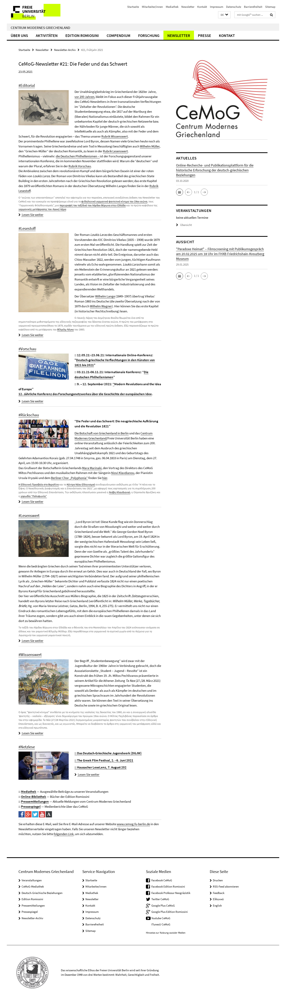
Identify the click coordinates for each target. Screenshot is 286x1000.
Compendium (118, 35)
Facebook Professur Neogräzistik (170, 893)
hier (104, 478)
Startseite (133, 7)
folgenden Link (64, 834)
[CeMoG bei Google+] (28, 814)
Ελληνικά (218, 899)
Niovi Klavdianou (122, 473)
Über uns (19, 35)
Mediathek (172, 7)
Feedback (218, 893)
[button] (224, 14)
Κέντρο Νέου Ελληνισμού (81, 484)
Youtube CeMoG (160, 918)
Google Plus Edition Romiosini (169, 912)
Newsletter (187, 7)
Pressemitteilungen (35, 801)
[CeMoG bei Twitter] (35, 814)
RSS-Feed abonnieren (226, 886)
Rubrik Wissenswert (114, 136)
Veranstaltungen (32, 880)
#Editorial (26, 85)
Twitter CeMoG (160, 899)
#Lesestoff (27, 228)
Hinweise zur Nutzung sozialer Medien (165, 932)
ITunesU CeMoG (160, 924)
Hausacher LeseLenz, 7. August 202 (100, 767)
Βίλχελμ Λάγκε (65, 329)
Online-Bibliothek (33, 796)
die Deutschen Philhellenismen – (78, 156)
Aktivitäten (47, 35)
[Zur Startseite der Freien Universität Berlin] (39, 12)
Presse (204, 35)
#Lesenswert (28, 515)
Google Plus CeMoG (163, 905)
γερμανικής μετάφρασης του (42, 209)
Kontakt (202, 7)
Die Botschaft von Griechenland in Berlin (102, 433)
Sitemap (270, 7)
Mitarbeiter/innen (152, 7)
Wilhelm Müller (150, 146)
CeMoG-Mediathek (33, 886)
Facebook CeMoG (161, 880)
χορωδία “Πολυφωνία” (34, 496)
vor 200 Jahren (84, 97)
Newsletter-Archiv (65, 50)
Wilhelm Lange (105, 296)
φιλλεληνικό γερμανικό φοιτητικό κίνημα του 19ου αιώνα (114, 201)
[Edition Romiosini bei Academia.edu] (49, 814)
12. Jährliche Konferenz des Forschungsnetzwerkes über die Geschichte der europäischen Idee (85, 394)
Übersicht (186, 225)
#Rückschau (28, 414)
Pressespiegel (31, 806)
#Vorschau (27, 348)
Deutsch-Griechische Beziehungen (42, 893)
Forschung (149, 35)
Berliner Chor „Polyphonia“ (69, 478)
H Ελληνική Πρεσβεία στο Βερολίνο (38, 484)
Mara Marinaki (92, 468)
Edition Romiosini (82, 35)
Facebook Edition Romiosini (168, 886)
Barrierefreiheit (253, 7)
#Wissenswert (30, 654)
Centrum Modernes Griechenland (40, 27)
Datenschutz (233, 7)
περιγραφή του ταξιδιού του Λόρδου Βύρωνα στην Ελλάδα (93, 205)
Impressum (216, 7)
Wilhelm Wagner (101, 306)
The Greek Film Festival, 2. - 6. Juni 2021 (104, 760)
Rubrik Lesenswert (115, 151)
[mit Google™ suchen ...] (271, 15)
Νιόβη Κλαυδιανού (119, 492)
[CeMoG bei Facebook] (21, 814)
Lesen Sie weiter (32, 215)
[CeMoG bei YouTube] (42, 814)
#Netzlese (26, 746)
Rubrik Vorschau (79, 166)
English (217, 905)
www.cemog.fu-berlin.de (133, 824)
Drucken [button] (218, 880)
